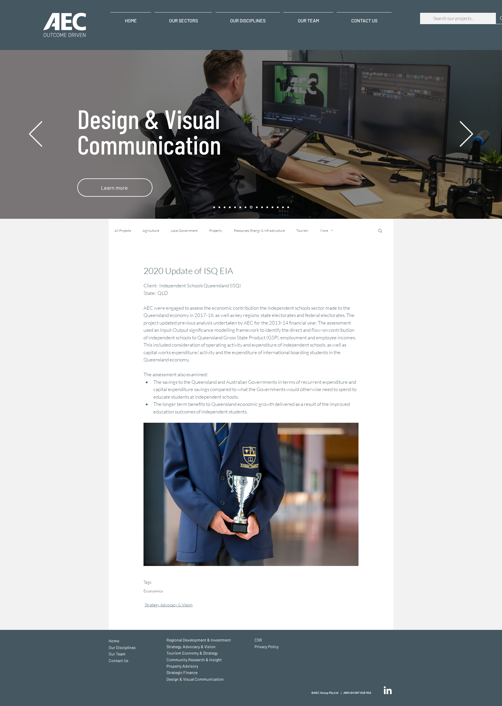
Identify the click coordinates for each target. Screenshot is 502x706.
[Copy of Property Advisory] (278, 207)
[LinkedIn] (387, 690)
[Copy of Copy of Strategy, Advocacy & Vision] (224, 207)
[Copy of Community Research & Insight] (272, 207)
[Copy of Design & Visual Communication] (288, 207)
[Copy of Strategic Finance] (283, 207)
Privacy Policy (266, 646)
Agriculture (151, 230)
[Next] (466, 134)
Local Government (184, 230)
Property (215, 230)
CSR (258, 639)
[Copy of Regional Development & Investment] (257, 207)
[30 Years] (214, 207)
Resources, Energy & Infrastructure (259, 230)
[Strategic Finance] (245, 207)
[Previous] (35, 134)
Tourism (302, 230)
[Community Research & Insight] (235, 207)
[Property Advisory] (240, 207)
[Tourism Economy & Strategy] (230, 207)
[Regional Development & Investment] (219, 207)
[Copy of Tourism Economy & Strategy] (267, 207)
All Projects (122, 230)
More (324, 230)
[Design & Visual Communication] (251, 207)
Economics (153, 591)
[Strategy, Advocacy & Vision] (262, 207)
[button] (380, 230)
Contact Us (118, 660)
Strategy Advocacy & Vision (169, 604)
